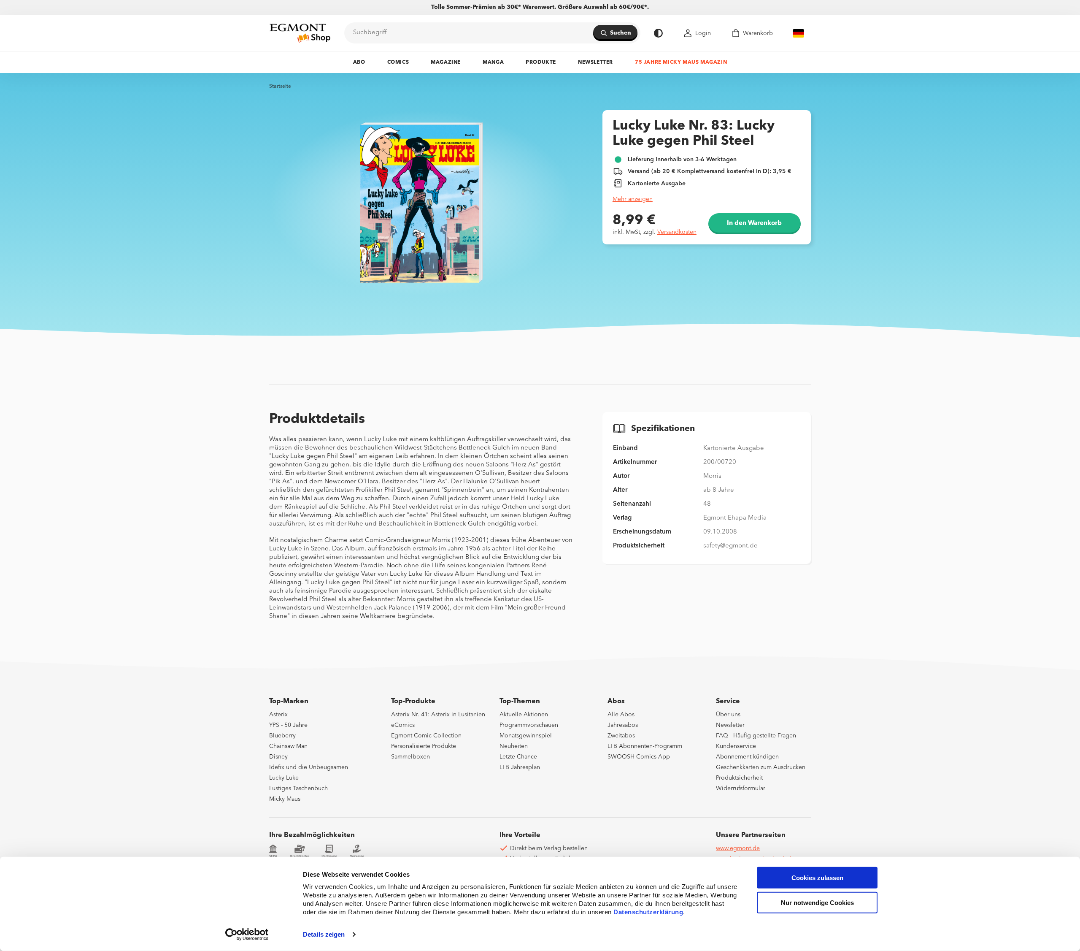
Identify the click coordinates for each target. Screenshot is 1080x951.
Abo (359, 62)
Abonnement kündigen (747, 757)
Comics (398, 62)
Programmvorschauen (529, 725)
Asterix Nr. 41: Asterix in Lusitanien (438, 715)
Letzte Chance (518, 757)
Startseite (280, 86)
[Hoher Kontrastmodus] (658, 33)
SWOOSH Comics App (639, 757)
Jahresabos (623, 725)
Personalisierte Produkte (423, 746)
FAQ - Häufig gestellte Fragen (756, 736)
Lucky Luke (284, 778)
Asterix (278, 715)
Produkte (541, 62)
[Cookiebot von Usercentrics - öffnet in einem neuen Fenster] (247, 934)
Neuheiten (514, 746)
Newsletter (595, 62)
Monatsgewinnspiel (526, 736)
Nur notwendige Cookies (817, 902)
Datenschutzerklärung (648, 912)
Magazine (446, 62)
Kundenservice (736, 746)
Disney (278, 757)
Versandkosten (677, 232)
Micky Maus (284, 799)
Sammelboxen (410, 757)
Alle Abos (621, 715)
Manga (493, 62)
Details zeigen (324, 934)
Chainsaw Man (288, 746)
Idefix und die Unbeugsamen (308, 767)
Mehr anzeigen (633, 199)
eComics (403, 725)
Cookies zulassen (817, 877)
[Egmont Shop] (300, 33)
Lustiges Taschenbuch (298, 788)
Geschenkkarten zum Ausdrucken (760, 767)
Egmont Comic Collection (426, 736)
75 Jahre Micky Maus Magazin (681, 62)
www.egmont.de (738, 848)
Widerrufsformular (740, 788)
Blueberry (282, 736)
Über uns (728, 715)
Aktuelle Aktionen (524, 715)
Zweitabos (621, 736)
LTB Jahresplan (520, 767)
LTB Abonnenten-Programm (645, 746)
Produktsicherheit (739, 778)
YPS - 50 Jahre (288, 725)
